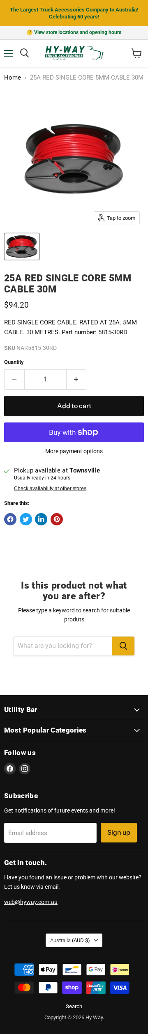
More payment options (74, 451)
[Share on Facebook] (10, 519)
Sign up (118, 832)
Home (12, 77)
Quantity (14, 362)
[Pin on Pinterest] (57, 519)
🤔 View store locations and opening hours (74, 32)
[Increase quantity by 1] (77, 379)
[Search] (123, 646)
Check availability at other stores (50, 488)
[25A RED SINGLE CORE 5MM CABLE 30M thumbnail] (22, 246)
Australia (70, 940)
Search (74, 1006)
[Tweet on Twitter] (26, 519)
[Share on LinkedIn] (41, 519)
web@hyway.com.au (31, 902)
